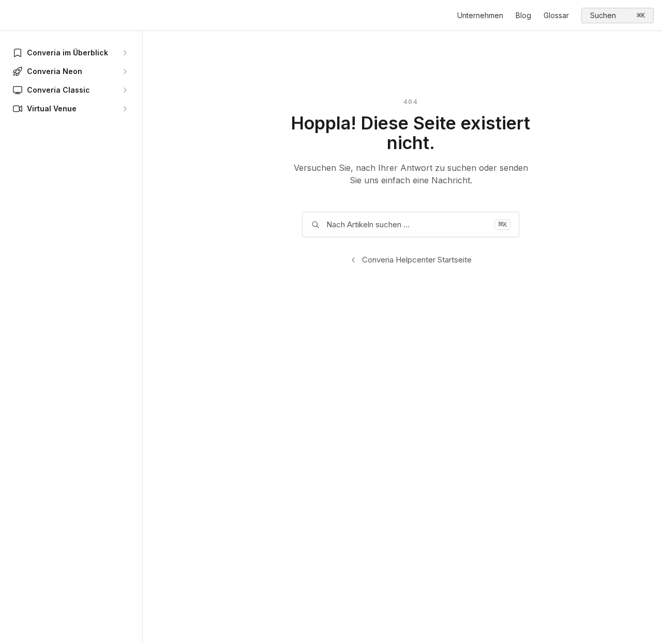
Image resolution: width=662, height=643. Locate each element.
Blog (523, 15)
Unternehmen (480, 15)
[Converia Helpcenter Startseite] (10, 15)
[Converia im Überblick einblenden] (124, 53)
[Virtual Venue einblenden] (124, 108)
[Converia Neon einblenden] (124, 71)
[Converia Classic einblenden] (124, 90)
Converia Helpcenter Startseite (417, 260)
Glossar (556, 15)
